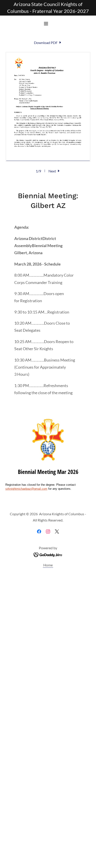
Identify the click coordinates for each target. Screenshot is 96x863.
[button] (48, 23)
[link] (48, 42)
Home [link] (48, 565)
